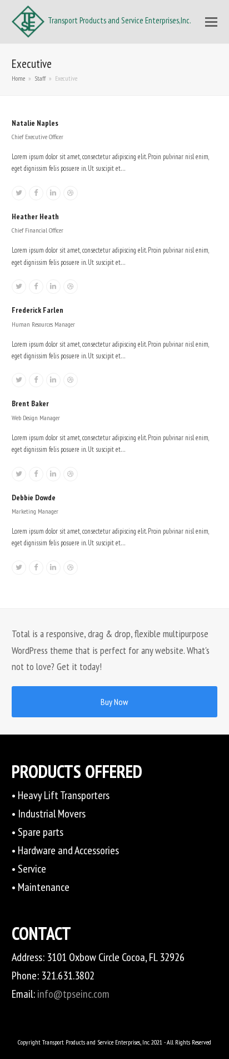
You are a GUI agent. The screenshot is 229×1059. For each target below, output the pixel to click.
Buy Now (114, 701)
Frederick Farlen (37, 310)
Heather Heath (35, 216)
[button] (211, 21)
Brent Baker (30, 403)
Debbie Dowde (34, 497)
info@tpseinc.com (73, 994)
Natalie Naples (35, 123)
